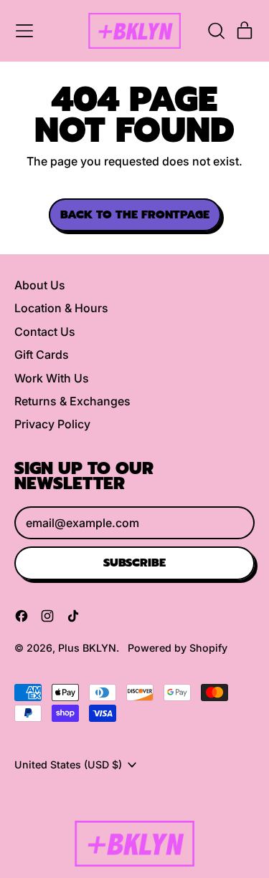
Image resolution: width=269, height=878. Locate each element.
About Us (39, 285)
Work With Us (51, 378)
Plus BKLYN (87, 648)
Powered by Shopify (177, 648)
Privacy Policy (52, 424)
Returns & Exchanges (72, 401)
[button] (216, 31)
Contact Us (44, 331)
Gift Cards (41, 354)
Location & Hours (61, 308)
